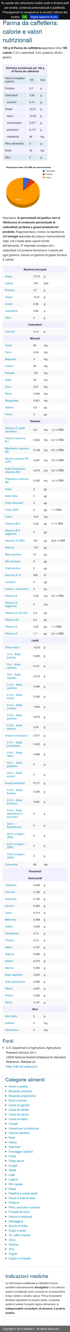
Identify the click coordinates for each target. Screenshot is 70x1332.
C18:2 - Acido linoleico (14, 791)
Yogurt (13, 1254)
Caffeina (9, 1023)
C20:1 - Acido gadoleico (14, 764)
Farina (13, 1142)
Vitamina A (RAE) (15, 540)
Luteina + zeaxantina (17, 589)
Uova (12, 1240)
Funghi (13, 1165)
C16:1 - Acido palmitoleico (14, 744)
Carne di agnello (19, 1105)
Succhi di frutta (18, 1226)
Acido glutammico (15, 981)
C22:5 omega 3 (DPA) (15, 845)
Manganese (11, 400)
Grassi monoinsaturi (16, 735)
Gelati (12, 1170)
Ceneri (9, 304)
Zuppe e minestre (20, 1258)
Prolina (9, 995)
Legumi (13, 1179)
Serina (8, 1002)
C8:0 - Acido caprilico (14, 676)
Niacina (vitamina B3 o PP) (16, 460)
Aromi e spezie (18, 1086)
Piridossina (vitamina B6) (17, 480)
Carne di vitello (18, 1119)
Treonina (10, 892)
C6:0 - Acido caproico (14, 665)
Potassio (10, 373)
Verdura (14, 1244)
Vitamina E (11, 595)
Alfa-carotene (12, 561)
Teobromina (12, 1030)
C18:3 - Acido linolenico (14, 801)
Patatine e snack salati (23, 1193)
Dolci (12, 1137)
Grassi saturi (12, 647)
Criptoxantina (12, 568)
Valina (8, 947)
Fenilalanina (12, 933)
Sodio (8, 380)
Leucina (9, 905)
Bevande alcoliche (20, 1091)
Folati (8, 489)
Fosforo (9, 366)
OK (25, 17)
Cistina (9, 926)
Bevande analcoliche (22, 1096)
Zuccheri (10, 331)
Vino (12, 1249)
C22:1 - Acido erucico (14, 774)
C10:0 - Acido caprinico (14, 686)
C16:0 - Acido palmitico (14, 716)
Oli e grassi (16, 1184)
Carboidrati (11, 311)
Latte (12, 1175)
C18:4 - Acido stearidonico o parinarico (15, 813)
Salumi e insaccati (20, 1216)
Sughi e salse (17, 1230)
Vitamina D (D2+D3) (16, 613)
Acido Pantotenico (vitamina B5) (15, 470)
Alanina (9, 968)
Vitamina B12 (12, 523)
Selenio (9, 407)
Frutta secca (16, 1161)
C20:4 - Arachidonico (14, 825)
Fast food (14, 1147)
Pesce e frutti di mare (22, 1198)
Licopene (10, 582)
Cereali (13, 1123)
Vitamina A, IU (13, 575)
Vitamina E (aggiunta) (11, 604)
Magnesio (10, 359)
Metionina (10, 919)
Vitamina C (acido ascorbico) (15, 429)
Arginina (9, 954)
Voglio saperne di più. (44, 17)
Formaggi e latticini (21, 1151)
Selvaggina (16, 1221)
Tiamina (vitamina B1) (15, 439)
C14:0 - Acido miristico (14, 706)
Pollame (14, 1202)
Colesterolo (11, 864)
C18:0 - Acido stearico (14, 726)
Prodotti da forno (19, 1212)
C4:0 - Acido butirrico (14, 655)
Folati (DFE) (12, 509)
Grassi (8, 297)
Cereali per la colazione (24, 1128)
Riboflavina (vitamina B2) (17, 449)
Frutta (12, 1156)
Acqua (8, 276)
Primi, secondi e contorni (24, 1207)
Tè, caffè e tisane (19, 1235)
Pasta (12, 1189)
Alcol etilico (11, 1016)
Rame (8, 393)
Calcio (8, 345)
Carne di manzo (19, 1114)
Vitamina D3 (12, 619)
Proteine (10, 290)
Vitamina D (11, 626)
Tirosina (9, 940)
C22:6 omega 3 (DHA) (15, 855)
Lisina (8, 912)
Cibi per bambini (19, 1133)
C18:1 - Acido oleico (14, 754)
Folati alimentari (14, 503)
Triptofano (11, 885)
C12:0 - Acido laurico (14, 696)
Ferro (8, 352)
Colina (8, 516)
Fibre (8, 317)
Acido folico (11, 496)
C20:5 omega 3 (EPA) (15, 835)
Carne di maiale (19, 1109)
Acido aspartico (13, 974)
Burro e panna (18, 1100)
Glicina (9, 988)
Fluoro (8, 414)
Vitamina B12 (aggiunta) (12, 532)
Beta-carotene (13, 554)
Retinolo (9, 547)
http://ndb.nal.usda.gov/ (21, 1066)
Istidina (9, 961)
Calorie (9, 283)
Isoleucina (11, 899)
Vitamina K (11, 633)
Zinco (8, 386)
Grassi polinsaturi (15, 783)
